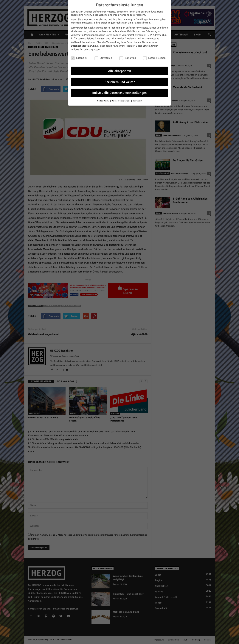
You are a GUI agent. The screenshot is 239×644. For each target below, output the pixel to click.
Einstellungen (150, 45)
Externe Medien (157, 57)
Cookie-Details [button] (103, 101)
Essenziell (81, 57)
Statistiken (106, 57)
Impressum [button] (137, 101)
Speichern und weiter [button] (120, 82)
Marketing (130, 57)
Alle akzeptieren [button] (119, 71)
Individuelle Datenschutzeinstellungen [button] (119, 93)
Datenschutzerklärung (83, 45)
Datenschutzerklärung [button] (121, 101)
